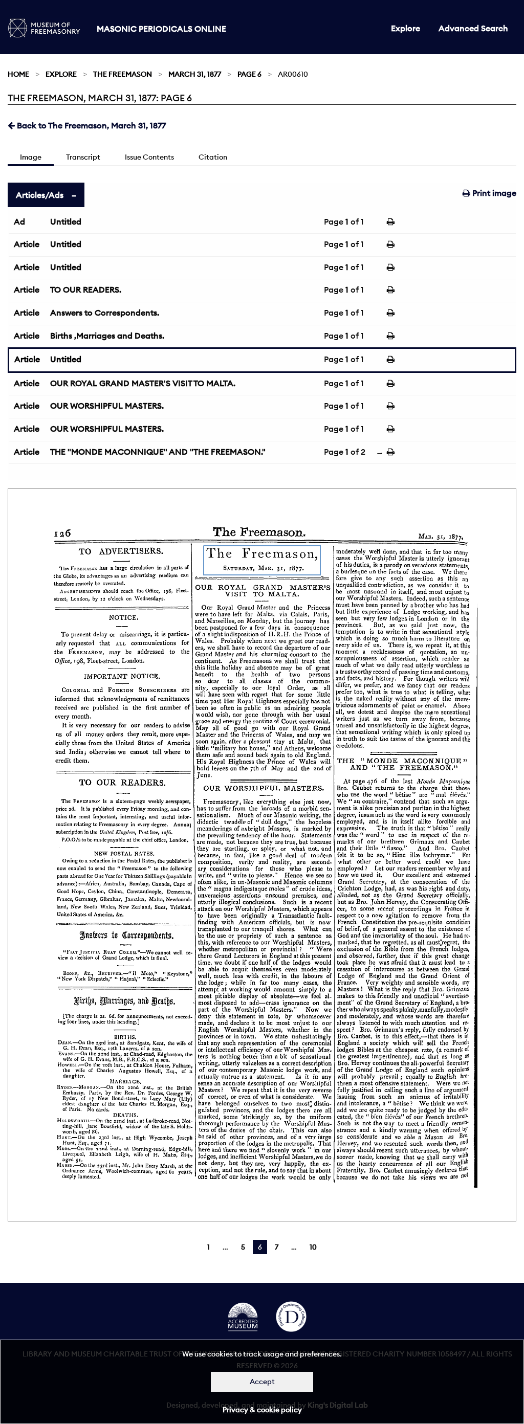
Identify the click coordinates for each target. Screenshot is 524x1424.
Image (30, 157)
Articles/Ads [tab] (39, 195)
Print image (493, 193)
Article (26, 244)
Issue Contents (149, 157)
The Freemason (122, 74)
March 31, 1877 (194, 74)
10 (313, 1247)
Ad (19, 221)
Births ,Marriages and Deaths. (107, 335)
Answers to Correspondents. (104, 312)
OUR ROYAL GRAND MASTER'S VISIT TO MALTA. (142, 383)
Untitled (65, 221)
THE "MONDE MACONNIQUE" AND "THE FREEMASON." (158, 452)
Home (18, 74)
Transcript (83, 157)
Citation (213, 157)
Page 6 (249, 74)
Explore (405, 28)
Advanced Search (473, 28)
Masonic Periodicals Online (161, 29)
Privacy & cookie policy (262, 1409)
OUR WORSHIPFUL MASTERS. (107, 405)
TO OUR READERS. (85, 289)
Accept (262, 1381)
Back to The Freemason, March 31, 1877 (90, 125)
